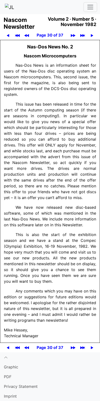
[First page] (17, 35)
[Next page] (92, 35)
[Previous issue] (27, 35)
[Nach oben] (50, 357)
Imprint (10, 396)
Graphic (11, 367)
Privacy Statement (21, 386)
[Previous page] (8, 35)
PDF (7, 376)
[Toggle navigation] (90, 7)
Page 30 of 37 (50, 35)
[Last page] (82, 35)
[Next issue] (73, 35)
